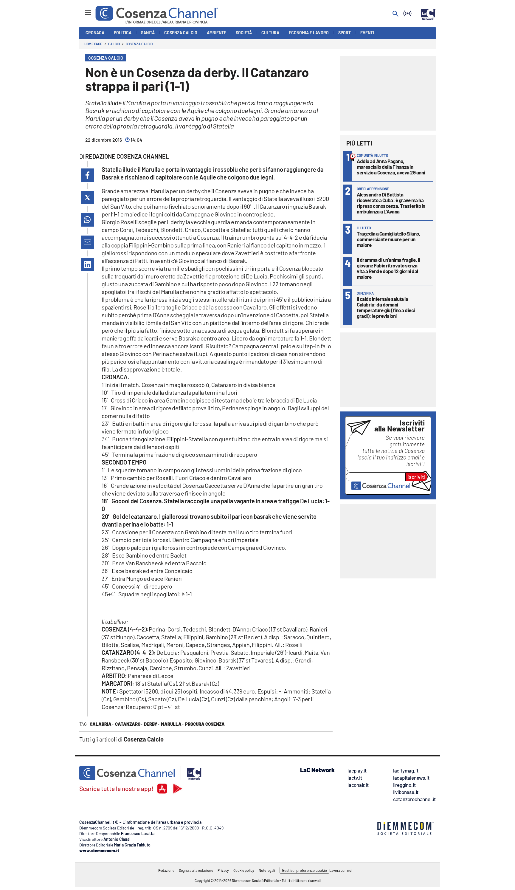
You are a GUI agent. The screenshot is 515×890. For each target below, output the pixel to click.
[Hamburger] (82, 10)
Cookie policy (243, 870)
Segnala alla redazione (196, 870)
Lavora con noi (340, 870)
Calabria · (102, 724)
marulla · (172, 724)
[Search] (395, 14)
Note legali (267, 870)
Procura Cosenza (205, 724)
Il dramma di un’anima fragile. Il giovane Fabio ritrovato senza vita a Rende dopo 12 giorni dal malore (388, 268)
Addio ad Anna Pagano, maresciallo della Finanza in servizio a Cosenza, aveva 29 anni (391, 166)
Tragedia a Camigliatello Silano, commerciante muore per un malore (388, 239)
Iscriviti (416, 476)
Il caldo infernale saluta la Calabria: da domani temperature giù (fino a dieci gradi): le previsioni (386, 307)
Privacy (223, 870)
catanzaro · (128, 724)
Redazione (166, 870)
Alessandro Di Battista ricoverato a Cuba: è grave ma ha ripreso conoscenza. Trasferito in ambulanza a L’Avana (391, 202)
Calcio (114, 44)
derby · (151, 724)
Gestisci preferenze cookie (304, 870)
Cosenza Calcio (139, 44)
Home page (93, 44)
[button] (87, 175)
